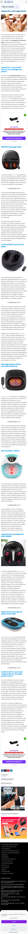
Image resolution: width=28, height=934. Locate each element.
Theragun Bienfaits (6, 848)
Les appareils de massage (8, 637)
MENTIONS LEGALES (6, 871)
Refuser (14, 925)
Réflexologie (4, 855)
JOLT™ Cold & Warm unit (7, 861)
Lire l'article (14, 141)
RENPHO (14, 175)
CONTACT (4, 869)
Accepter (14, 921)
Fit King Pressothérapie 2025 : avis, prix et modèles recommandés (13, 904)
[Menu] (1, 2)
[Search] (26, 2)
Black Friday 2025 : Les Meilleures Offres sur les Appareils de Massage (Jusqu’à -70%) (12, 891)
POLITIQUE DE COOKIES (13, 932)
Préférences (14, 929)
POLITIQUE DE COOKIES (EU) (8, 873)
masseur (3, 316)
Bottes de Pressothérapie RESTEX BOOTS (11, 853)
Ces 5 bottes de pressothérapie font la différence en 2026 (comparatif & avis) (13, 882)
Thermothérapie (5, 867)
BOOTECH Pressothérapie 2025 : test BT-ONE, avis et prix (13, 897)
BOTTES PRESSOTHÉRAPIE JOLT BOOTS (10, 844)
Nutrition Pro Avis (5, 865)
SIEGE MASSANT (5, 857)
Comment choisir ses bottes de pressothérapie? (12, 884)
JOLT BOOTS (14, 127)
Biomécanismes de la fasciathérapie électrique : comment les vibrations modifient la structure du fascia (13, 887)
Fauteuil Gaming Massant (7, 863)
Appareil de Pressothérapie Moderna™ (10, 850)
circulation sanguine (19, 646)
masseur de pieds (7, 396)
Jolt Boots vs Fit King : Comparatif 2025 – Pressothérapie (10, 900)
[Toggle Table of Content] (16, 7)
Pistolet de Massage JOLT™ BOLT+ (9, 846)
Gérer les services (13, 918)
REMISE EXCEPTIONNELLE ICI (14, 138)
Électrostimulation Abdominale (8, 859)
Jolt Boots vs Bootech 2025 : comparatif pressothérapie (10, 894)
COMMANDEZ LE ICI (14, 188)
